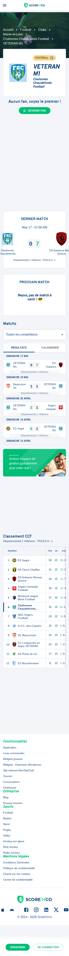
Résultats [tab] (19, 347)
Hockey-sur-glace (13, 841)
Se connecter (48, 947)
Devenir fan (37, 110)
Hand (6, 824)
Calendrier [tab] (50, 347)
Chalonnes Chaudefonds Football (26, 38)
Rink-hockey (10, 846)
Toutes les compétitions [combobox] (22, 334)
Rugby (7, 829)
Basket (7, 818)
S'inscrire (17, 947)
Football (25, 29)
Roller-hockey (11, 852)
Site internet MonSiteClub (18, 770)
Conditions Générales (16, 862)
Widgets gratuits (13, 758)
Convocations (11, 781)
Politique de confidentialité (19, 868)
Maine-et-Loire (13, 34)
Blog (5, 797)
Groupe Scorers (12, 803)
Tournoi (7, 776)
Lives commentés (13, 753)
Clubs (42, 29)
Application (9, 747)
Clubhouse (9, 787)
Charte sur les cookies (16, 873)
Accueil (8, 29)
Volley (6, 835)
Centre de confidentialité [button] (18, 879)
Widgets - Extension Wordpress (22, 764)
